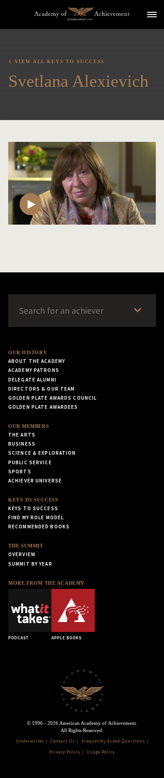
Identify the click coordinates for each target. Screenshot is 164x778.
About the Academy (36, 361)
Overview (22, 554)
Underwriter (30, 741)
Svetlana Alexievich (78, 80)
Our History (27, 352)
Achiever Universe (35, 480)
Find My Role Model (36, 517)
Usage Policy (101, 752)
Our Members (28, 426)
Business (22, 444)
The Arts (22, 435)
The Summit (25, 545)
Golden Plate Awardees (43, 407)
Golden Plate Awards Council (52, 398)
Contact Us (63, 741)
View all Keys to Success (59, 61)
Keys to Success (33, 499)
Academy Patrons (33, 370)
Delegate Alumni (32, 379)
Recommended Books (39, 526)
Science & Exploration (42, 453)
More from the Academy (46, 583)
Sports (19, 471)
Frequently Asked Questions (113, 741)
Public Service (30, 462)
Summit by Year (30, 564)
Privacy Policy (64, 752)
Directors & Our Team (41, 389)
